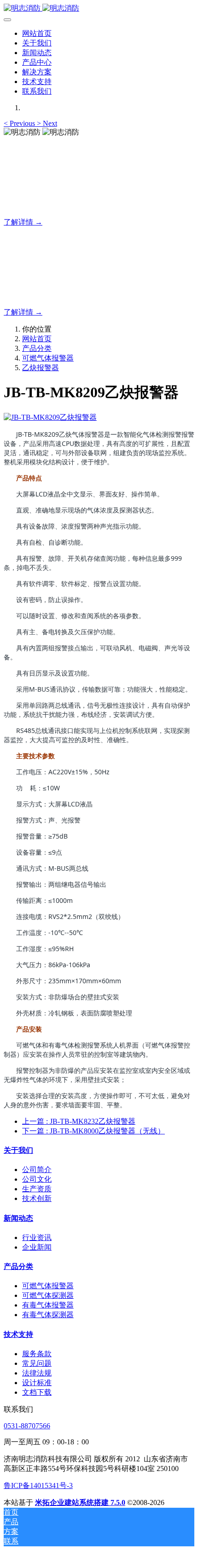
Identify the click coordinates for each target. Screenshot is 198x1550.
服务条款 (37, 1354)
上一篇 (78, 1121)
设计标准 (37, 1383)
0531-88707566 (27, 1426)
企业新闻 (37, 1247)
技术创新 (37, 1198)
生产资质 (37, 1189)
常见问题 (37, 1363)
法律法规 (37, 1373)
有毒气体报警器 (48, 1305)
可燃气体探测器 (48, 1295)
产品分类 (37, 348)
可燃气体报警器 (48, 358)
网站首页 (37, 33)
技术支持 (18, 1334)
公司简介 (37, 1169)
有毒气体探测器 (48, 1315)
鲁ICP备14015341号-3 (38, 1485)
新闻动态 (18, 1218)
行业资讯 (37, 1237)
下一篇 (93, 1131)
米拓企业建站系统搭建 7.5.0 (80, 1502)
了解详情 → (23, 222)
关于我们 (18, 1150)
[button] (20, 123)
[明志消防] (99, 8)
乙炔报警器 (40, 368)
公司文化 (37, 1179)
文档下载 (37, 1392)
